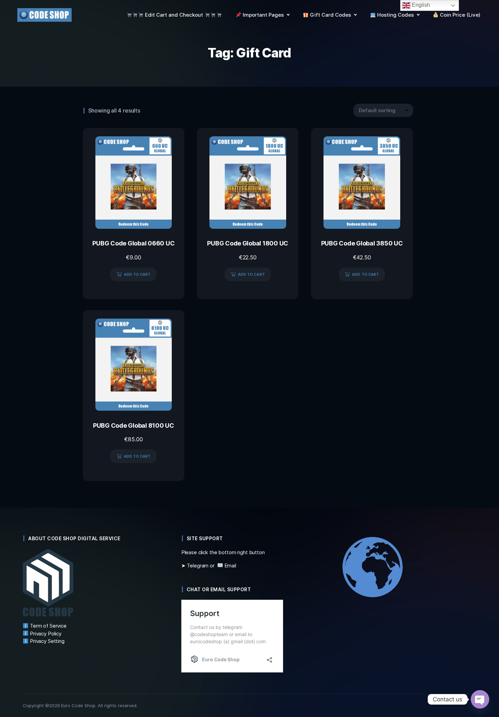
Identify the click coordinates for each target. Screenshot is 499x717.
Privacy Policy (45, 633)
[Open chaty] (480, 699)
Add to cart (137, 274)
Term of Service (48, 625)
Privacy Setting (46, 641)
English (420, 5)
